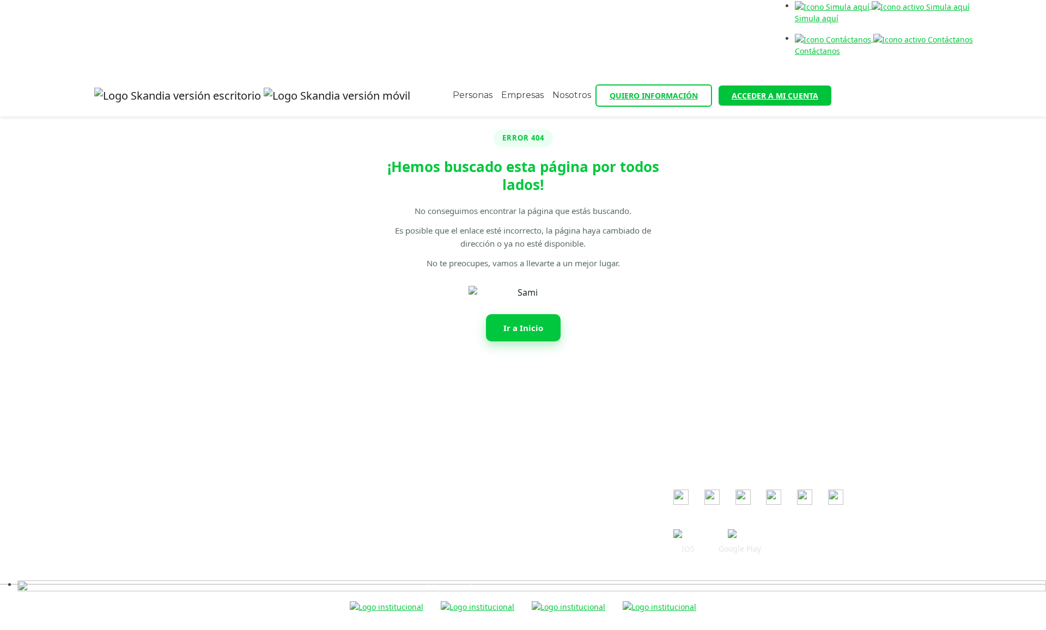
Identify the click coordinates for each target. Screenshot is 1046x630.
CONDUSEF (693, 416)
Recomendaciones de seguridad (466, 413)
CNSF (682, 447)
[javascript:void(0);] (531, 584)
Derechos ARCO (436, 492)
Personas (472, 95)
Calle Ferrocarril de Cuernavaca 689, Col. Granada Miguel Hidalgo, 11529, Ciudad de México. (233, 461)
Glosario (422, 540)
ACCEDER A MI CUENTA (775, 95)
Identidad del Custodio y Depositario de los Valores (501, 556)
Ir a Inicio (523, 327)
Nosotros (571, 95)
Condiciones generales (449, 398)
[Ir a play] (740, 535)
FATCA (419, 524)
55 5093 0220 (246, 434)
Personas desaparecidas (452, 571)
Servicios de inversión (447, 508)
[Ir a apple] (688, 535)
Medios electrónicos (444, 461)
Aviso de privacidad (443, 445)
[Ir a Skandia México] (252, 95)
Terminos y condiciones (450, 429)
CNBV (683, 431)
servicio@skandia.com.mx (260, 418)
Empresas (522, 95)
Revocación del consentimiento (464, 477)
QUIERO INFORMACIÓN (654, 95)
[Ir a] (681, 497)
